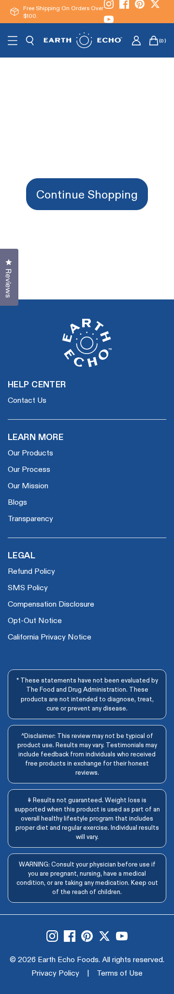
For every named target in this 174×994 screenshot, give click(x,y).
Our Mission (28, 485)
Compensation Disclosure (51, 603)
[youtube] (109, 19)
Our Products (30, 452)
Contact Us (27, 399)
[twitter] (104, 936)
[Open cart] (154, 40)
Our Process (29, 468)
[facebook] (69, 936)
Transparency (30, 518)
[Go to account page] (136, 40)
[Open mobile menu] (12, 40)
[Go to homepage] (83, 40)
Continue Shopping (87, 194)
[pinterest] (87, 936)
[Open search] (30, 40)
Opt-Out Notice (35, 620)
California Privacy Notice (49, 636)
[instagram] (52, 936)
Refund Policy (31, 570)
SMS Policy (28, 587)
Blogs (17, 501)
